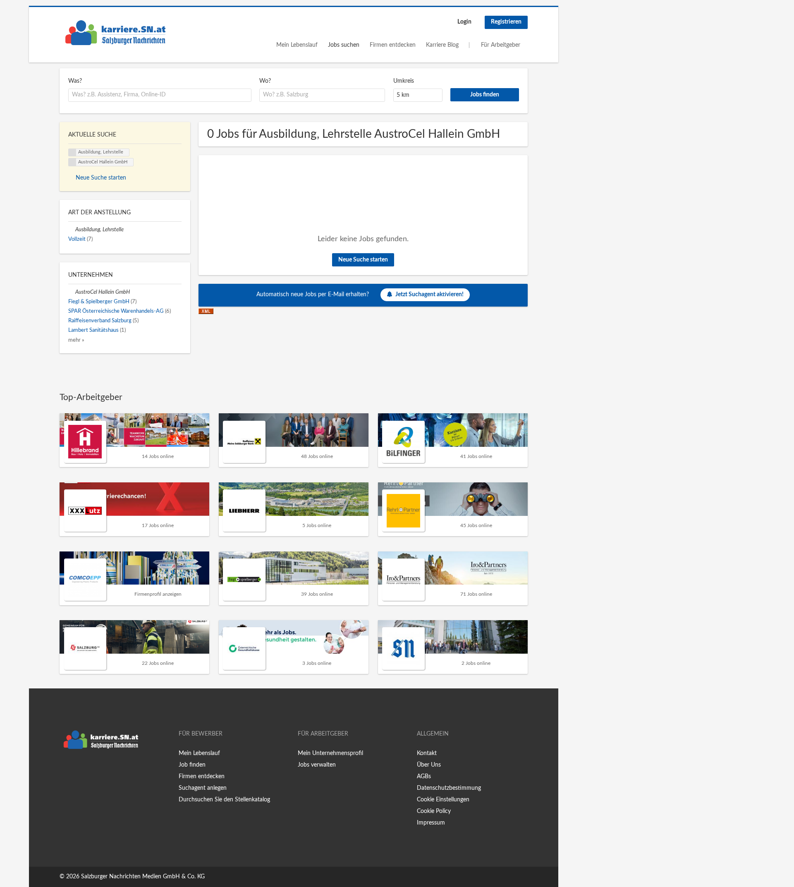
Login (464, 22)
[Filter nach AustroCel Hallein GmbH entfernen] (71, 292)
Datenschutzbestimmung (449, 788)
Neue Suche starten (363, 260)
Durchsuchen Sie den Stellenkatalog (224, 800)
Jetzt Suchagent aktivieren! (429, 294)
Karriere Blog (442, 45)
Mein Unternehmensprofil (330, 753)
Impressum (431, 823)
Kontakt (427, 753)
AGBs (424, 776)
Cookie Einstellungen (443, 800)
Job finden (192, 765)
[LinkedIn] (91, 770)
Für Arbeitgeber (500, 45)
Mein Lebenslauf (297, 45)
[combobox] (159, 95)
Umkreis (403, 81)
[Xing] (79, 770)
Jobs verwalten (317, 765)
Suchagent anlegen (203, 788)
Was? (75, 81)
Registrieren (506, 22)
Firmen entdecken (393, 45)
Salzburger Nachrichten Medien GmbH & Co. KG (143, 877)
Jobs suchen (343, 45)
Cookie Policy (434, 811)
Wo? (265, 81)
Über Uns (429, 765)
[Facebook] (66, 770)
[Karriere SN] (115, 32)
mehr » (76, 340)
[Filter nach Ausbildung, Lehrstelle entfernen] (71, 229)
